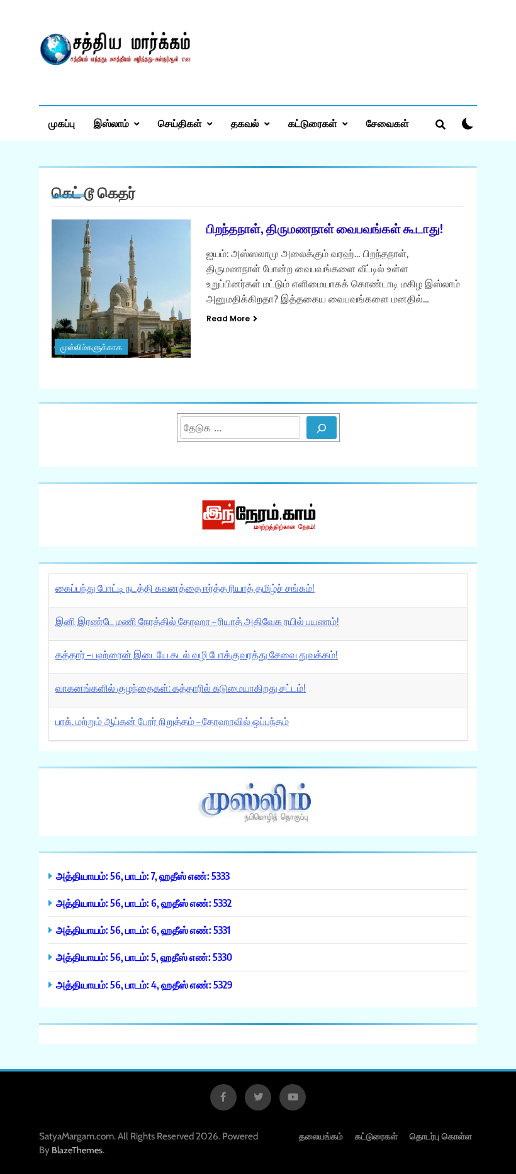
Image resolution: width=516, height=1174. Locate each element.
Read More (228, 318)
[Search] (321, 427)
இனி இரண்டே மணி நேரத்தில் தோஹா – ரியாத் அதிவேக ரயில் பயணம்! (197, 621)
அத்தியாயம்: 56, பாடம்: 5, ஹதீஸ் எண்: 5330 (144, 956)
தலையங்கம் (321, 1136)
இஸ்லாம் (111, 123)
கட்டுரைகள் (312, 123)
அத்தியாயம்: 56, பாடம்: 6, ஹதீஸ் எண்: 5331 (143, 929)
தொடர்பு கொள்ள (441, 1136)
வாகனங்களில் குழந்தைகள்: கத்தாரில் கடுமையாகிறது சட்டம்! (180, 688)
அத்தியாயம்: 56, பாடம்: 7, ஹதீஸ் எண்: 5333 (143, 875)
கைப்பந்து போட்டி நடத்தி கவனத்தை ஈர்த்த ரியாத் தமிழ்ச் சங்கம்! (185, 588)
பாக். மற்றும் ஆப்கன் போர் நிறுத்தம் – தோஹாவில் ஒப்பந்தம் (172, 721)
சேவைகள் (387, 123)
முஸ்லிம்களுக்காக (91, 347)
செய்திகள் (180, 123)
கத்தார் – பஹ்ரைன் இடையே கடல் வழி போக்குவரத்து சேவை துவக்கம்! (196, 654)
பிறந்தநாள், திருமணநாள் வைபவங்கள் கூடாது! (324, 228)
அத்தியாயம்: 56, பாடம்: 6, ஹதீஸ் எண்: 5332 (144, 902)
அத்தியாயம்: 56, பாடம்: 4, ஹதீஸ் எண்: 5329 (144, 984)
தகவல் (245, 123)
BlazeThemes (77, 1150)
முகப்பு (61, 123)
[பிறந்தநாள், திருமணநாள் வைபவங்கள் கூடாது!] (121, 288)
